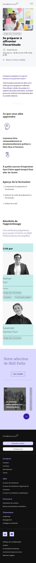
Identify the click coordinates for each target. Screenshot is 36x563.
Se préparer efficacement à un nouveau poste (14, 404)
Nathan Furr (7, 280)
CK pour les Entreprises (11, 483)
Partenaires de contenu (10, 503)
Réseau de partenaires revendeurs (14, 506)
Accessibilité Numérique (11, 549)
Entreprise (7, 459)
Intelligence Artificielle (10, 523)
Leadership (6, 516)
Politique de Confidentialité (12, 542)
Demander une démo (18, 443)
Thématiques (8, 512)
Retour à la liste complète (15, 60)
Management (7, 520)
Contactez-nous (18, 449)
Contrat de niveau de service (12, 552)
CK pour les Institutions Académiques (15, 493)
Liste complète (18, 374)
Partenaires (7, 499)
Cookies (5, 545)
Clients (5, 473)
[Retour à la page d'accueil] (10, 3)
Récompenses (7, 469)
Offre (5, 479)
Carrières (6, 466)
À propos (6, 463)
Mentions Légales (8, 555)
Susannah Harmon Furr (10, 330)
